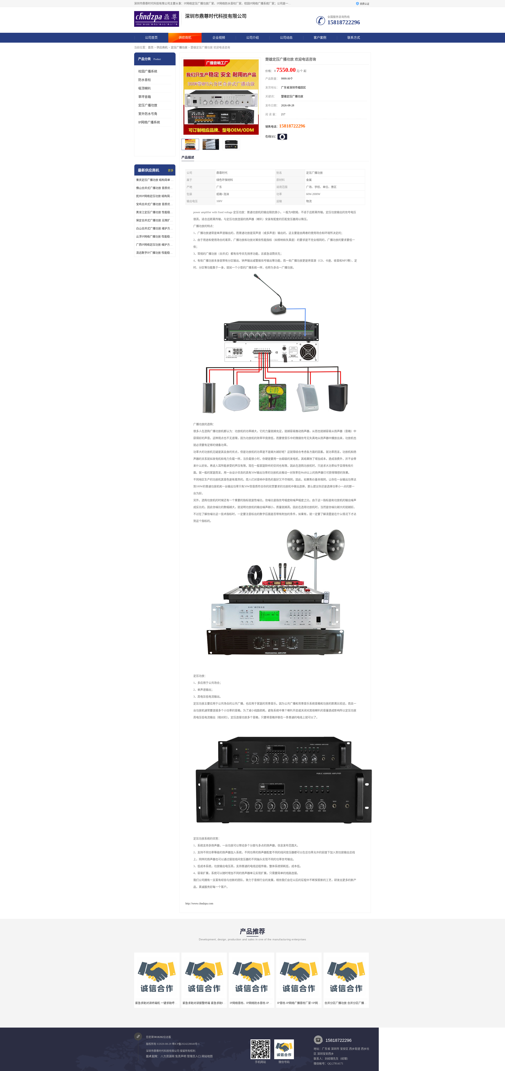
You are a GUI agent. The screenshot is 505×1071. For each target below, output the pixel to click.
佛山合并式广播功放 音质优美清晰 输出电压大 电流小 (155, 188)
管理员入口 (194, 1056)
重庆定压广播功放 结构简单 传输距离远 (155, 179)
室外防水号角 (147, 113)
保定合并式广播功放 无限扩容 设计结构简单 (155, 220)
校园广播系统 (147, 71)
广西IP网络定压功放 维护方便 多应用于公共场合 (155, 244)
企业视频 (218, 37)
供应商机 (185, 37)
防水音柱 (144, 80)
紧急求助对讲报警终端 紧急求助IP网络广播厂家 (164, 1003)
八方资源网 (167, 1056)
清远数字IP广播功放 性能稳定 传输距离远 (155, 252)
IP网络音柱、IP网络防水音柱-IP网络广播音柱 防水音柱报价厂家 (221, 1003)
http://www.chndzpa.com (199, 903)
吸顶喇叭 (144, 88)
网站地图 (207, 1056)
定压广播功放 (179, 47)
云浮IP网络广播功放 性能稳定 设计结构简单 (155, 236)
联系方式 (353, 37)
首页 (150, 47)
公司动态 (286, 37)
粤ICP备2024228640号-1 (186, 1043)
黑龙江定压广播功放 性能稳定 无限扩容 (155, 212)
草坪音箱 (144, 96)
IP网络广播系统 (149, 122)
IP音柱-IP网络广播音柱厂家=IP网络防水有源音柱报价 (262, 1003)
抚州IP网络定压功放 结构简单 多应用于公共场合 (155, 196)
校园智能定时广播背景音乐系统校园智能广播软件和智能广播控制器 (366, 1003)
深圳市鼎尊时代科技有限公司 (162, 1050)
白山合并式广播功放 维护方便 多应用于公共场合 (155, 228)
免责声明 (180, 1056)
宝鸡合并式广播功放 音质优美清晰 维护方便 (155, 204)
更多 (170, 170)
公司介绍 (252, 37)
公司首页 (151, 37)
